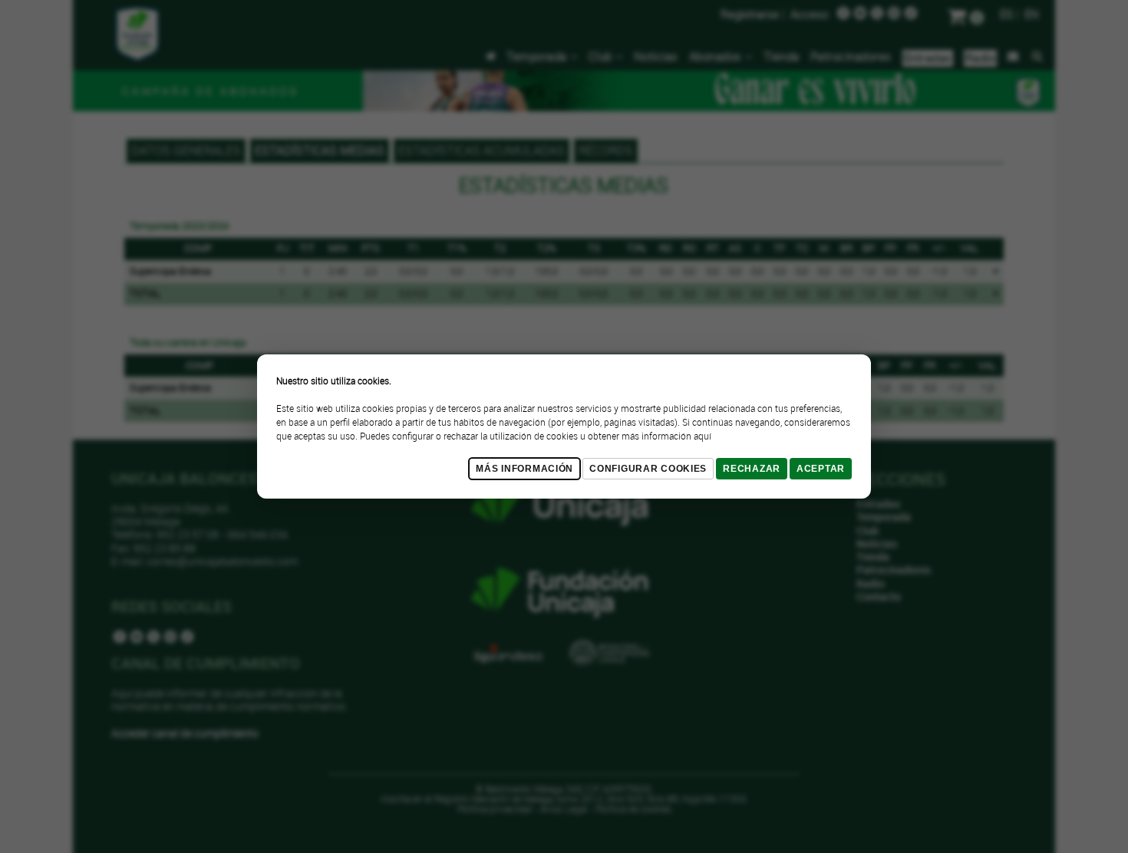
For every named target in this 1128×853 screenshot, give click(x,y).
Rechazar (751, 468)
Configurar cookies (648, 468)
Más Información (524, 468)
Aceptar (821, 468)
